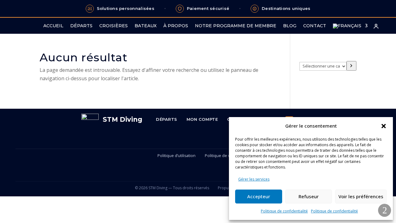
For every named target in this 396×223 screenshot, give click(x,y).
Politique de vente (222, 155)
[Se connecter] (376, 26)
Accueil (53, 26)
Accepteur (258, 196)
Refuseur (309, 196)
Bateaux (146, 26)
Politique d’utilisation (176, 155)
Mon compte (202, 119)
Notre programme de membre (235, 26)
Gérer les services (253, 179)
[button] (384, 126)
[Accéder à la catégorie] (351, 66)
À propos (175, 26)
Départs (81, 26)
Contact (314, 26)
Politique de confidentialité (284, 211)
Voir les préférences (360, 196)
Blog (289, 26)
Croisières (113, 26)
